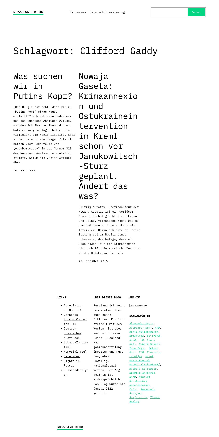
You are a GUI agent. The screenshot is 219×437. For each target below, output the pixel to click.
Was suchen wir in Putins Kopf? (42, 86)
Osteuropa (72, 356)
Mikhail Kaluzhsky (143, 368)
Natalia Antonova (142, 372)
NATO (132, 376)
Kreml (149, 356)
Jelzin (153, 348)
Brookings (136, 335)
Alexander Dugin (141, 323)
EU (142, 340)
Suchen (196, 12)
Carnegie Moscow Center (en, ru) (75, 319)
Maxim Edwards (139, 360)
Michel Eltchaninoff (144, 364)
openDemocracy (139, 385)
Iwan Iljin (137, 348)
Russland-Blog (28, 12)
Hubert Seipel (149, 344)
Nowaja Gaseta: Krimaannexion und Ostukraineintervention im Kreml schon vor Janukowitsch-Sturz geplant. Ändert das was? (108, 136)
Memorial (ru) (75, 351)
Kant (132, 352)
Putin (133, 389)
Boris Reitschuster (143, 331)
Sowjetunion (138, 397)
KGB (141, 352)
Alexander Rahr (140, 327)
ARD (157, 327)
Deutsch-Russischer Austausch (72, 333)
